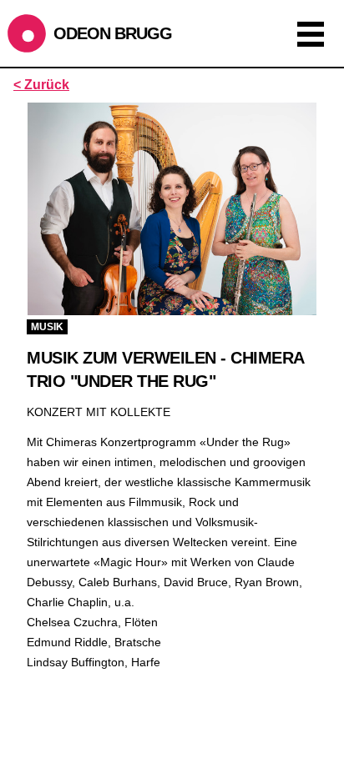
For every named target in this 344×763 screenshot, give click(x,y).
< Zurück (41, 85)
